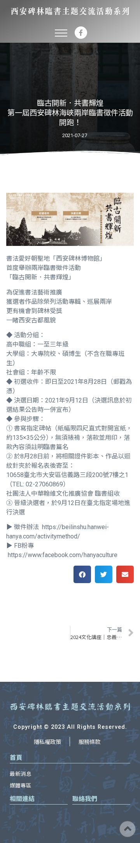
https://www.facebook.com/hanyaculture (62, 555)
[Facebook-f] (81, 32)
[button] (61, 32)
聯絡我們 (84, 798)
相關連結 (22, 798)
